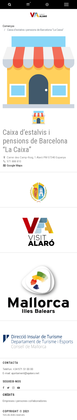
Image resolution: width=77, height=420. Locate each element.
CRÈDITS (9, 394)
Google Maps (14, 165)
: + (13, 369)
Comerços (8, 26)
